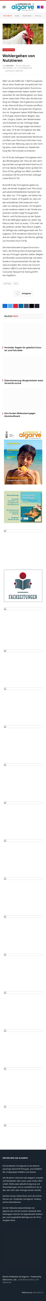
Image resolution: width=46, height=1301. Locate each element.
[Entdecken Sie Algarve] (22, 7)
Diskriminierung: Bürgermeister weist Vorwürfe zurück (23, 382)
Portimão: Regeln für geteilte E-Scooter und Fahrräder (23, 349)
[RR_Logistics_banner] (23, 917)
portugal (7, 283)
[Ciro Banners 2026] (23, 765)
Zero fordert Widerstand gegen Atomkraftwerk (20, 415)
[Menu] (4, 7)
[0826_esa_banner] (23, 484)
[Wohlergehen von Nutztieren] (23, 34)
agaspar (9, 66)
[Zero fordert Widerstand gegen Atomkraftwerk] (23, 399)
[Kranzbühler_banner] (23, 1031)
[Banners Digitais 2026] (23, 689)
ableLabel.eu (37, 1292)
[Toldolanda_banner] (23, 993)
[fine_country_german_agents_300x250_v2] (23, 651)
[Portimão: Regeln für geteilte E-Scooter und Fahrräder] (23, 333)
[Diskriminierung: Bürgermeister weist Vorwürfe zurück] (23, 366)
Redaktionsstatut (26, 1279)
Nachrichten (9, 50)
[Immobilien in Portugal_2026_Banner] (23, 522)
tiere (16, 283)
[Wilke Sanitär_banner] (23, 955)
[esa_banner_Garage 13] (23, 1069)
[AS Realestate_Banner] (23, 879)
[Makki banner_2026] (23, 841)
